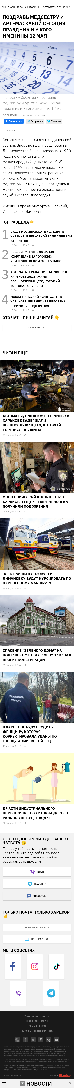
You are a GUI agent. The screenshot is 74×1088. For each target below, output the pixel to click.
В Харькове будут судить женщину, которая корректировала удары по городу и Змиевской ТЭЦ (30, 734)
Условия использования (36, 1015)
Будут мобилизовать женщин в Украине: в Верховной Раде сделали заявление (41, 236)
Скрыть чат (37, 327)
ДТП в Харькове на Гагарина (20, 7)
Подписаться (40, 939)
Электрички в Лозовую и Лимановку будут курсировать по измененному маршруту (37, 578)
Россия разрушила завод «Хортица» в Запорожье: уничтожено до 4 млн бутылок (36, 256)
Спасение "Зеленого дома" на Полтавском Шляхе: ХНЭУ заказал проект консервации (37, 655)
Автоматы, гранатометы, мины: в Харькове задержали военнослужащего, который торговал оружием (36, 422)
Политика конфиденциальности (37, 1030)
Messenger (40, 895)
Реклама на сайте (37, 1025)
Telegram (40, 883)
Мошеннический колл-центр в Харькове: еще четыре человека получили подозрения (37, 301)
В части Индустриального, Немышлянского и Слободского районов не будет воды (35, 813)
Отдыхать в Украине (56, 7)
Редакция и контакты (37, 1020)
